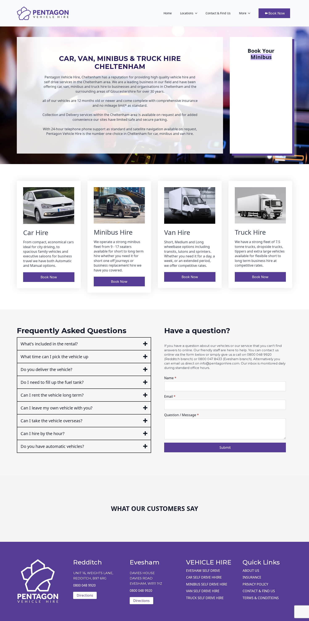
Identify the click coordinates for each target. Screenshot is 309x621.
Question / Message (181, 415)
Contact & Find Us (218, 13)
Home (168, 13)
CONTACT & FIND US (259, 591)
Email (170, 396)
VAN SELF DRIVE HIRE (202, 591)
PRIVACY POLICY (255, 584)
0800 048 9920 (84, 585)
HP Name (162, 329)
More (242, 13)
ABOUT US (251, 570)
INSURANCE (252, 577)
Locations (186, 13)
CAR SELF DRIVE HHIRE (204, 577)
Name (170, 378)
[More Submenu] (250, 13)
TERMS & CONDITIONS (261, 598)
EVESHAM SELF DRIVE (203, 570)
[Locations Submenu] (197, 13)
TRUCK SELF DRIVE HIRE (205, 598)
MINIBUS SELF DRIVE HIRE (206, 584)
